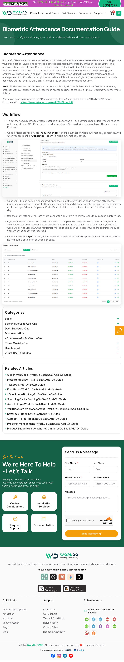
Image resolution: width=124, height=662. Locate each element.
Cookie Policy (50, 627)
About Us (7, 618)
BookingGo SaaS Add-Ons (21, 323)
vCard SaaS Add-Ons (18, 353)
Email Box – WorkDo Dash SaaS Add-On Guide (34, 389)
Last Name (98, 463)
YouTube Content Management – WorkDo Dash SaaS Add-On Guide (48, 409)
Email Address (73, 477)
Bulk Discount (69, 13)
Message (70, 492)
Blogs (5, 627)
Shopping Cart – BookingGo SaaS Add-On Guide (36, 399)
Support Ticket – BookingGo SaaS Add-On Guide (37, 418)
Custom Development (14, 609)
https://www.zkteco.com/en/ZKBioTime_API (46, 102)
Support (98, 13)
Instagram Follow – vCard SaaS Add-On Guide (35, 379)
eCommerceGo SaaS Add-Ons (23, 338)
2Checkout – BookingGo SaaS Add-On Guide (34, 394)
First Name (71, 463)
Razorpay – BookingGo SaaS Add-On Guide (33, 413)
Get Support (50, 613)
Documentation (14, 333)
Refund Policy (50, 622)
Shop (5, 631)
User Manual (12, 348)
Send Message (90, 533)
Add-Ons (51, 13)
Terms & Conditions (54, 618)
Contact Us (49, 609)
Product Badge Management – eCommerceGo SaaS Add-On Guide (47, 428)
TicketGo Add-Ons (16, 343)
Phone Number (101, 477)
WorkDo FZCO (35, 645)
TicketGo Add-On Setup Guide (26, 384)
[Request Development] (119, 330)
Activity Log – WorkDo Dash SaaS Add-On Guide (36, 404)
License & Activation (54, 631)
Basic (8, 318)
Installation (8, 613)
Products (35, 13)
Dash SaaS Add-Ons (17, 328)
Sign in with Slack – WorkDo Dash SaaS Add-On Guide (39, 374)
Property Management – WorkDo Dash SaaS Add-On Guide (42, 423)
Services (83, 13)
